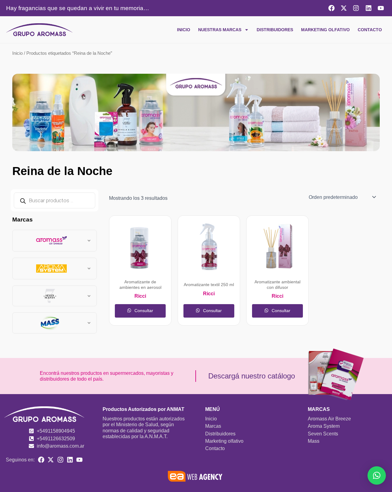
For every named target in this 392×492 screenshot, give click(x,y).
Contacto (370, 29)
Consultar (143, 310)
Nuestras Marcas (219, 29)
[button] (377, 475)
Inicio (183, 29)
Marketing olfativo (325, 29)
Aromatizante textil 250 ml (209, 284)
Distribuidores (275, 29)
